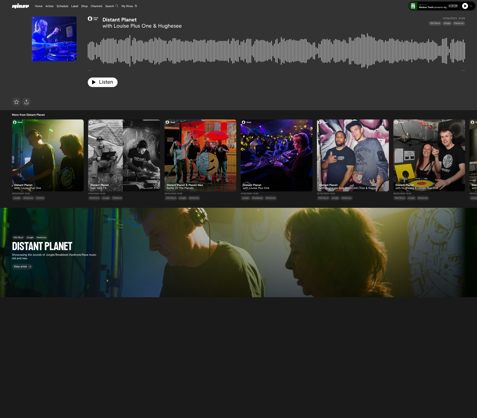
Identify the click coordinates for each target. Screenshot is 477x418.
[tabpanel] (276, 51)
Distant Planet (119, 19)
